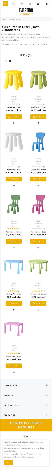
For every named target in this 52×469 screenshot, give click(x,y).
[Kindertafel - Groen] (38, 267)
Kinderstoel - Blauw (38, 169)
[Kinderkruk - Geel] (14, 80)
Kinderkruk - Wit (13, 169)
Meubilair (12, 19)
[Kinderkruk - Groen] (38, 80)
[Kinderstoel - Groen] (14, 204)
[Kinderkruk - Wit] (14, 142)
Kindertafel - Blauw (13, 294)
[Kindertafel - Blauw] (14, 267)
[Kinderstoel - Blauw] (38, 142)
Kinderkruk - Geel (14, 107)
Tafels (14, 283)
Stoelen (13, 96)
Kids (19, 19)
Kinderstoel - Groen (14, 232)
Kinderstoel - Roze (38, 232)
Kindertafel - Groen (38, 294)
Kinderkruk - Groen (38, 107)
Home (5, 19)
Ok (8, 462)
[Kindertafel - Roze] (14, 329)
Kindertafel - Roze (13, 356)
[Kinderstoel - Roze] (38, 204)
